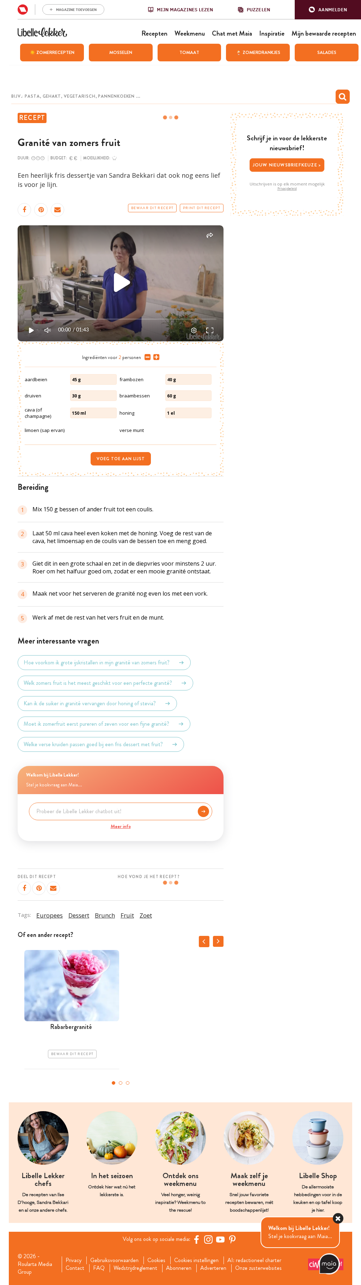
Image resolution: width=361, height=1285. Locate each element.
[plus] (155, 357)
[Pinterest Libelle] (232, 1239)
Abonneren (178, 1268)
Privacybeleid (287, 189)
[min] (146, 357)
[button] (328, 9)
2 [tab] (120, 1083)
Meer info (121, 826)
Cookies (156, 1260)
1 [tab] (113, 1083)
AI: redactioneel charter (254, 1260)
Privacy (73, 1260)
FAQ (99, 1268)
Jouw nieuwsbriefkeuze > (287, 165)
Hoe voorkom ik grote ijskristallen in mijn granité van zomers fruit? (97, 662)
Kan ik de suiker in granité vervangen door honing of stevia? (90, 703)
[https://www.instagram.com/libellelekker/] (208, 1239)
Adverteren (213, 1268)
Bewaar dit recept (152, 208)
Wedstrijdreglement (135, 1268)
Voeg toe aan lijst (121, 459)
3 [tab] (127, 1083)
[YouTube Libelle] (220, 1239)
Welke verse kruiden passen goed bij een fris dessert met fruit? (93, 744)
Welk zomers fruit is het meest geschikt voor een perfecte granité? (98, 683)
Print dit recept (201, 208)
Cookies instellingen (196, 1260)
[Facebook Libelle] (196, 1239)
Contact (75, 1268)
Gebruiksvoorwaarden (114, 1260)
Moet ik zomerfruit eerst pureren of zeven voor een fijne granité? (96, 724)
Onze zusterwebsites (258, 1268)
